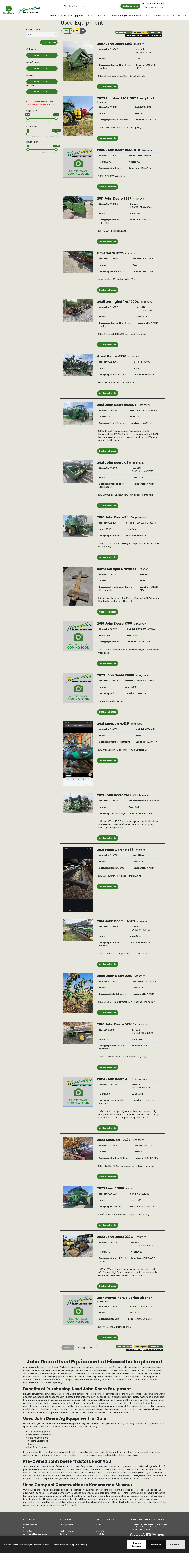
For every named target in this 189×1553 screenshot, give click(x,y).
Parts (98, 1525)
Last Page (81, 1347)
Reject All (175, 1544)
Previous (67, 1347)
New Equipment (57, 15)
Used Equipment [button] (76, 15)
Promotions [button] (111, 15)
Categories (32, 49)
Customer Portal (130, 6)
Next (92, 1347)
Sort (65, 30)
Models (30, 75)
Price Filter (31, 126)
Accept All (155, 1544)
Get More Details (107, 86)
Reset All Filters (49, 42)
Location (30, 85)
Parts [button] (90, 15)
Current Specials (30, 1525)
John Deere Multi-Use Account (35, 1534)
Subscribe (137, 1535)
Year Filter (31, 110)
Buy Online (64, 1534)
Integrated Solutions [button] (129, 15)
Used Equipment (66, 1528)
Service (99, 1528)
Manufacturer (33, 62)
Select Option (41, 55)
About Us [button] (168, 15)
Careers (157, 15)
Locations (147, 15)
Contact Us (27, 1531)
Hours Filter (32, 141)
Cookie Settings (136, 1545)
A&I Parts (100, 1531)
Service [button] (100, 15)
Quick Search (33, 29)
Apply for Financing (68, 1531)
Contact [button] (180, 15)
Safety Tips (100, 1534)
